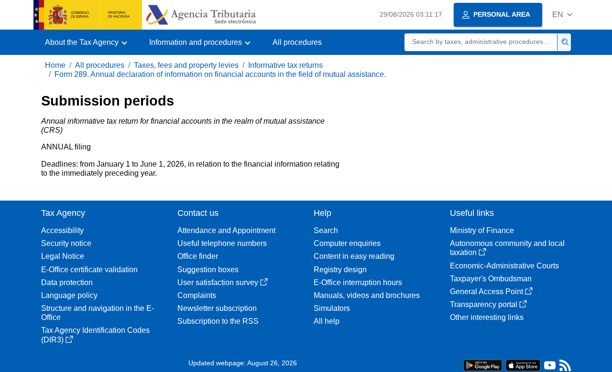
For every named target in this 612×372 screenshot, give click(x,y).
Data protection (67, 282)
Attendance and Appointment (226, 230)
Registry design (340, 270)
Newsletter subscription (217, 308)
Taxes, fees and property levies (186, 65)
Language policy (69, 295)
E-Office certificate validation (89, 270)
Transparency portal (483, 304)
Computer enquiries (347, 243)
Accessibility (62, 230)
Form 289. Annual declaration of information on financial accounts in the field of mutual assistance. (220, 74)
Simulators (332, 308)
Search (326, 230)
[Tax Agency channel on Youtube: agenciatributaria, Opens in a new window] (550, 367)
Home (55, 65)
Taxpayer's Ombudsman (491, 279)
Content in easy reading (354, 256)
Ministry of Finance (482, 230)
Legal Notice (62, 256)
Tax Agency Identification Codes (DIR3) (95, 334)
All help (326, 321)
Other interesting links (487, 317)
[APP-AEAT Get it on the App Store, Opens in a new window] (523, 365)
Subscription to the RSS (218, 321)
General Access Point (486, 291)
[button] (562, 14)
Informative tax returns (285, 65)
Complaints (196, 295)
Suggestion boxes (208, 270)
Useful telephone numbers (222, 243)
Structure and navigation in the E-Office (97, 312)
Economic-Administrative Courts (504, 266)
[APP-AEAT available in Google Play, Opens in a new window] (482, 365)
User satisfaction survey (217, 282)
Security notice (66, 243)
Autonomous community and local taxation (507, 247)
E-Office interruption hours (358, 282)
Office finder (197, 256)
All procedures (297, 42)
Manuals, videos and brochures (367, 295)
